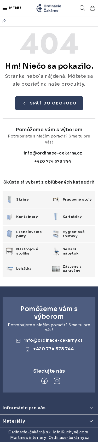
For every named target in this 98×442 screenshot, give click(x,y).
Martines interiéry (28, 437)
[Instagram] (57, 381)
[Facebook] (44, 381)
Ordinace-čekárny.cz (69, 437)
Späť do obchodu (53, 103)
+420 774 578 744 (52, 161)
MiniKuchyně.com (70, 432)
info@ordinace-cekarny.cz (53, 153)
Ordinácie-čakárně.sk (29, 432)
